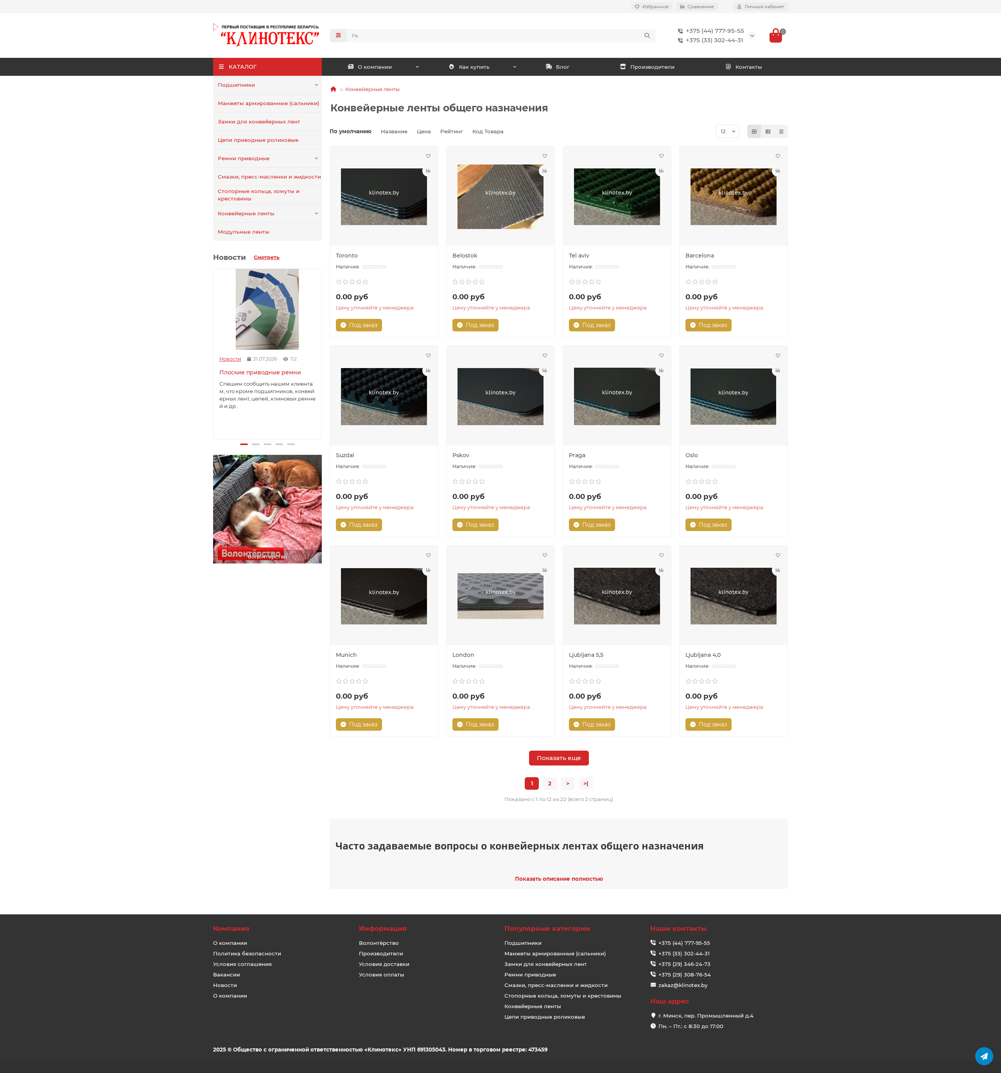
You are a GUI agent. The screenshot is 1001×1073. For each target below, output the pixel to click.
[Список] (768, 131)
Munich (346, 654)
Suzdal (345, 455)
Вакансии (226, 974)
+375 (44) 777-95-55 (715, 30)
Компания (231, 928)
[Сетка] (754, 131)
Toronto (347, 255)
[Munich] (384, 596)
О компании (375, 67)
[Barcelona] (733, 197)
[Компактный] (781, 131)
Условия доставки (384, 964)
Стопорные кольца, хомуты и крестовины (259, 195)
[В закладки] (428, 156)
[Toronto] (384, 197)
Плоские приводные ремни (260, 372)
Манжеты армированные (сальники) (268, 103)
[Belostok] (500, 197)
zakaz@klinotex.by (682, 985)
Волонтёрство (379, 943)
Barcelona (699, 255)
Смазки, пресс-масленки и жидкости (269, 176)
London (463, 654)
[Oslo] (733, 397)
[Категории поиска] (338, 35)
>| (585, 783)
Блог (562, 67)
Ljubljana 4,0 (703, 654)
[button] (214, 352)
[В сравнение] (428, 171)
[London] (500, 596)
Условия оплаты (381, 974)
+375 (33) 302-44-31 (714, 40)
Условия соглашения (242, 964)
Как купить (474, 67)
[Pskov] (500, 397)
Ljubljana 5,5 (586, 654)
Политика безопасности (247, 953)
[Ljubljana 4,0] (733, 596)
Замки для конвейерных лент (259, 121)
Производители (652, 67)
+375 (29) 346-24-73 (684, 964)
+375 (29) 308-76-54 (684, 974)
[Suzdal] (384, 397)
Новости (230, 359)
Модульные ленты (243, 232)
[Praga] (617, 397)
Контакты (749, 67)
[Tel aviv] (617, 197)
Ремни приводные (243, 158)
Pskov (460, 455)
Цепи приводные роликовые (258, 140)
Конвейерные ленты (246, 213)
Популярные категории (547, 928)
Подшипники (236, 85)
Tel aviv (579, 255)
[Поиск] (647, 35)
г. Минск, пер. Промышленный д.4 (705, 1015)
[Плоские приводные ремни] (267, 309)
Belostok (464, 255)
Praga (577, 455)
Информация (383, 928)
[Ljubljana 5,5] (617, 596)
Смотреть (267, 257)
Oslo (691, 455)
